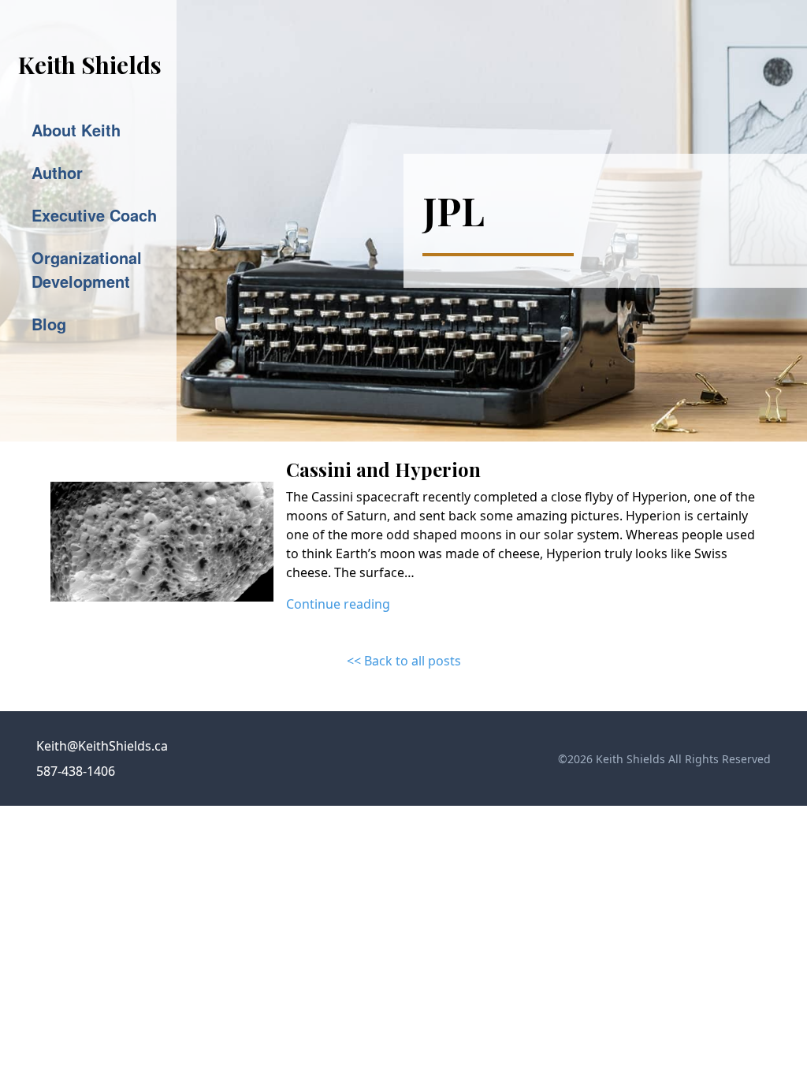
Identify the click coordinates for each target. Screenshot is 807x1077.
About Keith (76, 129)
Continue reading (338, 604)
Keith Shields (90, 64)
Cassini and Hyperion (383, 469)
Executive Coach (94, 214)
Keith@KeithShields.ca (102, 746)
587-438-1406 (75, 771)
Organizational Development (87, 269)
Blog (49, 323)
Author (57, 172)
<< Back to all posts (404, 660)
